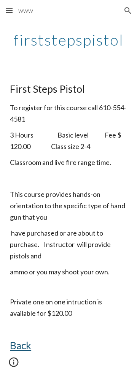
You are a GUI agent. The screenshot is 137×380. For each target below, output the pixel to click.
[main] (68, 39)
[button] (9, 10)
